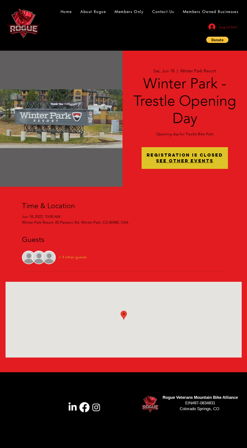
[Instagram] (96, 407)
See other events (184, 161)
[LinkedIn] (73, 407)
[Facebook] (84, 407)
